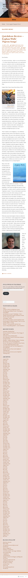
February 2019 (6, 458)
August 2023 (5, 400)
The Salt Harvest (5, 54)
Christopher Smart (15, 48)
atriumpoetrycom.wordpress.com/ (10, 545)
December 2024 (6, 382)
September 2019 (6, 447)
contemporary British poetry (8, 46)
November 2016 (6, 495)
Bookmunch (5, 546)
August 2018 (5, 465)
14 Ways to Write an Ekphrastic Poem (11, 309)
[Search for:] (9, 302)
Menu (14, 20)
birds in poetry (8, 48)
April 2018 (5, 471)
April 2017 (5, 488)
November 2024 (6, 384)
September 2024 (6, 386)
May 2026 (5, 362)
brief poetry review (19, 45)
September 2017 (6, 481)
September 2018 (6, 463)
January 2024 (6, 392)
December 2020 (6, 429)
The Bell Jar (5, 568)
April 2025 (5, 376)
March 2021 (5, 424)
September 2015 (6, 516)
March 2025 (5, 378)
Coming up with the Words (9, 559)
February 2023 (6, 405)
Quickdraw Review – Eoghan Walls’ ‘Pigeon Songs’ (13, 39)
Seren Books (21, 52)
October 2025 (6, 368)
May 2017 (5, 487)
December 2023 (6, 394)
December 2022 (6, 408)
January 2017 (6, 493)
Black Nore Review (7, 542)
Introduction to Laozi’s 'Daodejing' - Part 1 (12, 314)
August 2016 (5, 500)
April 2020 (5, 440)
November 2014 (6, 530)
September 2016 (6, 498)
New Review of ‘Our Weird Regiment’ (11, 341)
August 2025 (5, 370)
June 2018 (5, 468)
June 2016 (5, 503)
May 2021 (5, 421)
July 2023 (5, 401)
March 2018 (5, 472)
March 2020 (5, 442)
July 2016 (5, 501)
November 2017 (6, 478)
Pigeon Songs (10, 51)
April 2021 (5, 423)
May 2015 (5, 522)
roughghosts (6, 554)
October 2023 (6, 397)
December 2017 (6, 476)
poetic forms (8, 52)
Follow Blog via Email (12, 284)
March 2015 (5, 524)
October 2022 (6, 411)
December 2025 (6, 365)
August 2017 (5, 482)
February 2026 (6, 363)
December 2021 (6, 415)
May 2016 (5, 504)
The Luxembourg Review (8, 567)
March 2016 (5, 507)
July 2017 (5, 484)
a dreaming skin (6, 555)
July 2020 (5, 436)
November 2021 (6, 417)
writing (18, 47)
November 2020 (6, 430)
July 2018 (5, 466)
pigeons (14, 51)
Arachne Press (6, 564)
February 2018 (6, 474)
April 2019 (5, 455)
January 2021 (6, 427)
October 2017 (6, 479)
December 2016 (6, 494)
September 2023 (6, 398)
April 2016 (5, 506)
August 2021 (5, 420)
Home (3, 24)
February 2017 (6, 491)
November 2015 (6, 513)
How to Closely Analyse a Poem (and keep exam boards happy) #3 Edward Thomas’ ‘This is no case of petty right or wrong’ (14, 321)
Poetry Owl (5, 565)
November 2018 (6, 461)
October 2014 (6, 532)
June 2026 (5, 360)
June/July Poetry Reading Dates (10, 335)
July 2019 (5, 450)
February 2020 (6, 443)
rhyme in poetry (15, 52)
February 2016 (6, 508)
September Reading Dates (8, 331)
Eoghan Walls (22, 48)
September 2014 (6, 533)
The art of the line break (8, 317)
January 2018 (6, 475)
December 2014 (6, 529)
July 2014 (5, 536)
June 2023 (5, 402)
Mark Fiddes (5, 543)
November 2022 (6, 410)
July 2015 (5, 519)
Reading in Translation (8, 549)
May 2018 (5, 469)
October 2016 (6, 497)
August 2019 (5, 449)
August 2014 (5, 535)
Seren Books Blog (7, 552)
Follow (5, 293)
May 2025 (5, 375)
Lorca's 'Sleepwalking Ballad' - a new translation (13, 325)
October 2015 (6, 514)
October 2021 (6, 418)
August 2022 (5, 413)
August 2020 (5, 434)
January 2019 (6, 459)
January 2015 (6, 527)
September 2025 (6, 369)
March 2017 (5, 490)
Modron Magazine (7, 548)
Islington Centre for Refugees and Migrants (12, 556)
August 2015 (5, 517)
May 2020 (5, 439)
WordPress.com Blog (7, 562)
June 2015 (5, 520)
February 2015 (6, 526)
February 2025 (6, 379)
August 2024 (5, 388)
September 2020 (6, 433)
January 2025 (6, 381)
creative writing (17, 46)
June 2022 (5, 414)
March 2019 (5, 456)
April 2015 (5, 523)
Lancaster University (18, 50)
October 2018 (6, 462)
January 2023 (6, 407)
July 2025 (5, 372)
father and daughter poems (8, 50)
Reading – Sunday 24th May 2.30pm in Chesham (13, 340)
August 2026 (5, 359)
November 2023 (6, 395)
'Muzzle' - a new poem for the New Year (12, 324)
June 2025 (5, 373)
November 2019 (6, 446)
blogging (13, 45)
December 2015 (6, 511)
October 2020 (6, 431)
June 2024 (5, 389)
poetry (15, 47)
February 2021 (6, 426)
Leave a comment (7, 273)
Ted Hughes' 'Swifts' (7, 318)
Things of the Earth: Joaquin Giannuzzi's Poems (13, 315)
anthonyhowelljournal (8, 561)
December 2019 (6, 445)
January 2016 (6, 510)
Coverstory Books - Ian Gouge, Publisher (12, 551)
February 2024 (6, 391)
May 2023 (5, 404)
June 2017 (5, 485)
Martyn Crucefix (14, 4)
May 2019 (5, 453)
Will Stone (5, 558)
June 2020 (5, 437)
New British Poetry (9, 47)
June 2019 (5, 452)
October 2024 (6, 385)
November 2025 (6, 366)
